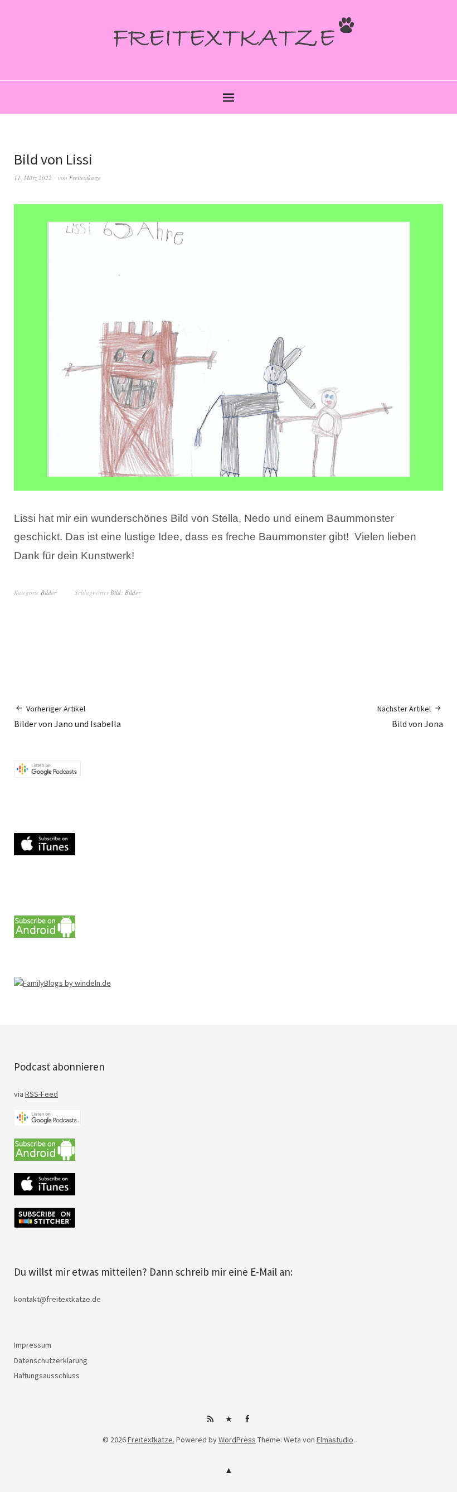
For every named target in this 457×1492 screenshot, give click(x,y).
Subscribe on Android (210, 1423)
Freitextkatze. (151, 1440)
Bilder (48, 592)
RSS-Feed (41, 1094)
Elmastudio (335, 1440)
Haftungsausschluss (47, 1375)
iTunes (228, 1423)
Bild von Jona (410, 716)
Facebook (247, 1423)
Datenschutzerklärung (50, 1360)
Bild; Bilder (125, 592)
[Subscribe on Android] (44, 935)
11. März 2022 (33, 177)
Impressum (32, 1345)
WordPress (237, 1440)
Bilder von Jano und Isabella (67, 716)
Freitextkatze (85, 177)
